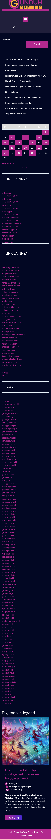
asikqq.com (7, 193)
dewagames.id (8, 450)
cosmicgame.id (8, 544)
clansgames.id (8, 599)
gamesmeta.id (8, 587)
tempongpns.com (9, 273)
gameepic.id (7, 645)
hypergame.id (8, 664)
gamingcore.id (8, 688)
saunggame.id (8, 483)
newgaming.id (8, 496)
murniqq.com (7, 239)
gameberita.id (8, 535)
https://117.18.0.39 (10, 202)
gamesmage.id (8, 593)
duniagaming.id (8, 416)
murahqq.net (7, 211)
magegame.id (8, 660)
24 (5, 153)
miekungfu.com (9, 304)
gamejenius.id (8, 477)
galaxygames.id (9, 520)
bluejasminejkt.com (10, 298)
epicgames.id (8, 615)
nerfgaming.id (8, 578)
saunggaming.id (9, 425)
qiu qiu (4, 375)
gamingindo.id (8, 691)
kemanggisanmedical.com (13, 334)
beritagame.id (8, 551)
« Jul (24, 167)
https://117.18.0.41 (10, 214)
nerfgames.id (7, 602)
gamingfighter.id (9, 584)
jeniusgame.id (8, 557)
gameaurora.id (8, 526)
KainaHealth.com (9, 344)
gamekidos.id (8, 679)
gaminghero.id (8, 685)
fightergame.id (8, 654)
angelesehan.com (10, 295)
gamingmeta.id (8, 575)
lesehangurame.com (11, 267)
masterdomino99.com (11, 223)
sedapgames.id (8, 456)
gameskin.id (7, 624)
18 (12, 148)
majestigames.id (9, 459)
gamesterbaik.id (9, 447)
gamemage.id (8, 642)
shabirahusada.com (10, 347)
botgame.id (7, 648)
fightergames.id (8, 609)
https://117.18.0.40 (10, 233)
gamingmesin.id (9, 682)
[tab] (25, 20)
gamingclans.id (8, 566)
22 (39, 148)
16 (46, 142)
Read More (15, 818)
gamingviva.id (8, 703)
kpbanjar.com (8, 331)
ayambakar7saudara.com (13, 270)
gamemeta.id (7, 633)
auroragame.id (8, 538)
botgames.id (7, 605)
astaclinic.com (8, 353)
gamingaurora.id (9, 489)
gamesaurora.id (9, 502)
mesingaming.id (9, 697)
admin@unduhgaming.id (20, 786)
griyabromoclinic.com (11, 365)
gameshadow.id (9, 465)
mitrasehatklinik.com (11, 328)
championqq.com (9, 230)
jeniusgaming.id (9, 422)
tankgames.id (8, 618)
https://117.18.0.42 (10, 208)
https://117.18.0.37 (10, 226)
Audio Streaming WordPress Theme (24, 832)
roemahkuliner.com (10, 277)
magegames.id (8, 612)
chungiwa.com (8, 319)
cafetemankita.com (10, 307)
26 (19, 153)
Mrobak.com (7, 301)
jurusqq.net (7, 205)
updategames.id (9, 523)
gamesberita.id (8, 514)
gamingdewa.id (8, 410)
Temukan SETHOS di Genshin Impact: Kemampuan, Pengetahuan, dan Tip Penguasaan (22, 64)
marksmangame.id (10, 667)
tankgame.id (7, 670)
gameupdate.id (8, 532)
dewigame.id (7, 480)
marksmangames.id (11, 621)
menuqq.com (7, 242)
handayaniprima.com (11, 283)
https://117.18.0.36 (10, 196)
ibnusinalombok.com (11, 356)
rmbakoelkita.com (10, 292)
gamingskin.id (8, 563)
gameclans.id (8, 630)
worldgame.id (8, 554)
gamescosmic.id (9, 511)
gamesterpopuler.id (10, 404)
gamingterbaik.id (9, 419)
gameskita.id (7, 401)
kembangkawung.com (11, 316)
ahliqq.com (6, 199)
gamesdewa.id (8, 441)
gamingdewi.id (8, 407)
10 (5, 142)
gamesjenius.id (8, 444)
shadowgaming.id (9, 428)
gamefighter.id (8, 636)
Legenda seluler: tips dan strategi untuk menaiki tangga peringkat (24, 774)
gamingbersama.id (10, 413)
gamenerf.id (7, 627)
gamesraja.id (7, 435)
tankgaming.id (8, 673)
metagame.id (7, 651)
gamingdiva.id (8, 694)
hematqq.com (8, 236)
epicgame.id (7, 657)
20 (25, 148)
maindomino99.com (10, 217)
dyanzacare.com (9, 362)
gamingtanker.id (9, 581)
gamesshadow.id (9, 432)
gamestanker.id (8, 676)
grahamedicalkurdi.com (12, 359)
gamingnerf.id (8, 560)
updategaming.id (9, 508)
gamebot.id (7, 639)
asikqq (5, 372)
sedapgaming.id (9, 438)
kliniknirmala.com (9, 338)
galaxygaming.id (9, 499)
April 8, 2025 (14, 783)
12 (19, 142)
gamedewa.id (8, 474)
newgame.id (7, 541)
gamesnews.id (8, 517)
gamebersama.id (9, 462)
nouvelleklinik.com (10, 341)
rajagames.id (7, 468)
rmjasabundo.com (10, 310)
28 (32, 153)
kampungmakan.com (11, 286)
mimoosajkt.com (9, 313)
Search (37, 44)
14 (32, 142)
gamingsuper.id (8, 700)
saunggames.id (8, 453)
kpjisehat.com (8, 325)
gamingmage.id (8, 572)
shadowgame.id (9, 486)
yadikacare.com (9, 350)
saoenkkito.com (9, 279)
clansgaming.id (8, 569)
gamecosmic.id (8, 529)
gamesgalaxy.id (9, 505)
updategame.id (8, 548)
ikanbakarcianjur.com (11, 322)
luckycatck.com (9, 289)
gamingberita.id (8, 493)
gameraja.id (7, 471)
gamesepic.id (8, 596)
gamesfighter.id (8, 590)
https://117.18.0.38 (10, 220)
